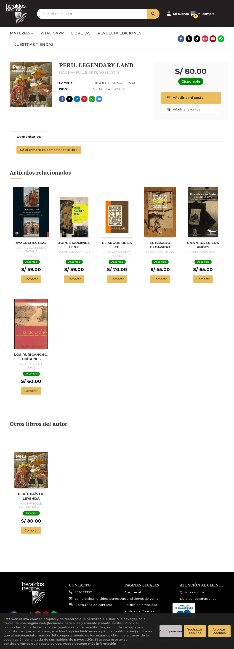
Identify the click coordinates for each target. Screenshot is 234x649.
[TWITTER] (189, 38)
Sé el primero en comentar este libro (48, 150)
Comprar (31, 279)
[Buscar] (153, 14)
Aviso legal (132, 592)
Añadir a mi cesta (188, 97)
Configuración (171, 631)
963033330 (83, 592)
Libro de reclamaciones (198, 598)
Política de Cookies (139, 611)
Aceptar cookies (219, 631)
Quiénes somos (192, 592)
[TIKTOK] (197, 38)
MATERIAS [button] (20, 33)
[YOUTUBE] (213, 38)
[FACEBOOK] (181, 38)
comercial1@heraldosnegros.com (100, 598)
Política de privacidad (140, 605)
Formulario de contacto (94, 605)
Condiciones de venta (141, 598)
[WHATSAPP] (221, 38)
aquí (120, 643)
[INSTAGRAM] (205, 38)
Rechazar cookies (195, 631)
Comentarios (29, 136)
